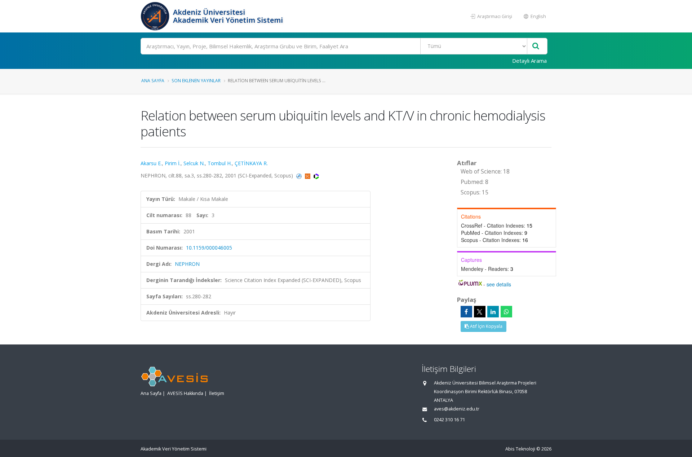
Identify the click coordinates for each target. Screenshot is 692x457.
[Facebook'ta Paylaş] (466, 311)
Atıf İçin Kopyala (485, 326)
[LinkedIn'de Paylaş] (493, 311)
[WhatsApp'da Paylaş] (506, 311)
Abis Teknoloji (520, 449)
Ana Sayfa (152, 80)
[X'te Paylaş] (479, 311)
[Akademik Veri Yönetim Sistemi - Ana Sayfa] (156, 16)
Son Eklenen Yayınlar (196, 80)
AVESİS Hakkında (185, 393)
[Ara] (536, 46)
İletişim (216, 393)
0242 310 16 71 (449, 420)
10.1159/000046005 (209, 247)
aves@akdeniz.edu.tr (456, 409)
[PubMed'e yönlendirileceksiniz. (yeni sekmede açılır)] (299, 175)
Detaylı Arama (529, 60)
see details (499, 284)
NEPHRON (187, 263)
